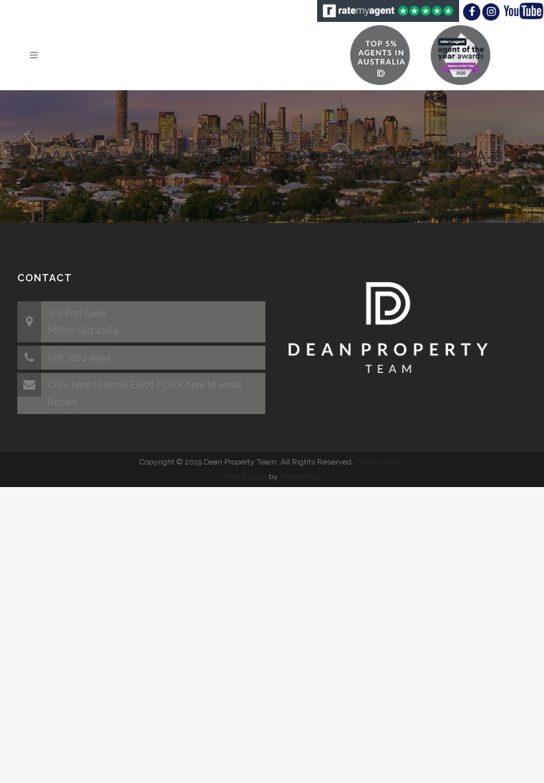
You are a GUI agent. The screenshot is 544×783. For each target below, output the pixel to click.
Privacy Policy (380, 461)
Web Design (244, 476)
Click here (69, 385)
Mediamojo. (301, 476)
